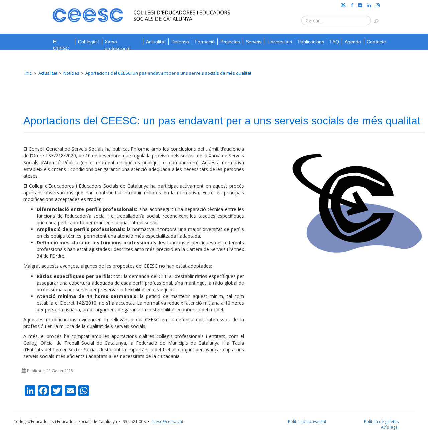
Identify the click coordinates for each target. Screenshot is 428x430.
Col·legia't (88, 41)
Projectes (230, 41)
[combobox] (336, 20)
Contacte (376, 41)
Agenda (353, 41)
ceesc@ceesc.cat (167, 421)
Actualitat (156, 41)
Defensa (180, 41)
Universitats (279, 41)
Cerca (373, 18)
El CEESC (61, 42)
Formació (205, 41)
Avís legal (390, 427)
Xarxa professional (117, 42)
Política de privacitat (307, 421)
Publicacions (311, 41)
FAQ (334, 41)
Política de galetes (381, 421)
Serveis (253, 41)
